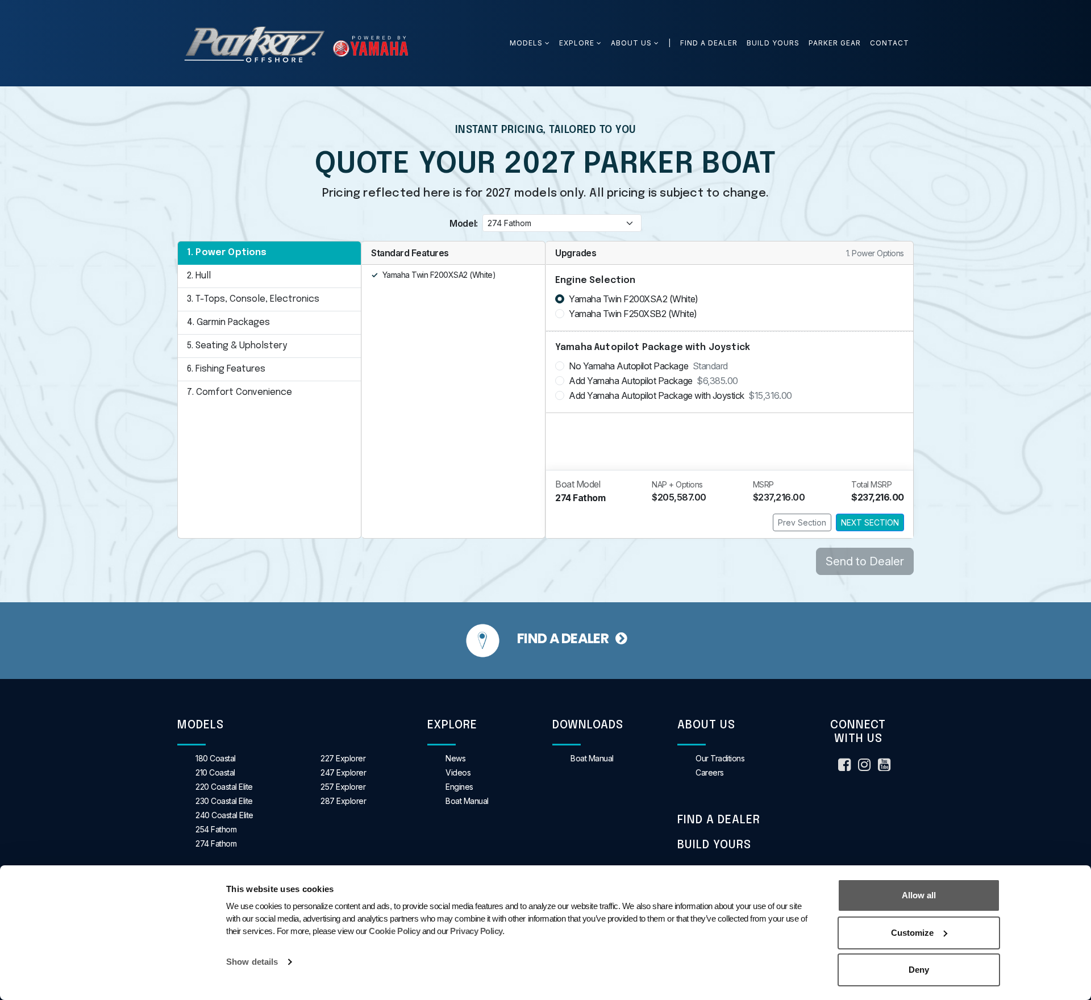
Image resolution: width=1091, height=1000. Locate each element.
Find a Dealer (709, 43)
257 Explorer (342, 786)
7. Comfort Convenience (239, 392)
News (455, 758)
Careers (710, 772)
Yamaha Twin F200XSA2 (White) (633, 299)
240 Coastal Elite (224, 815)
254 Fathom (215, 829)
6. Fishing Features (226, 369)
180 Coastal (215, 758)
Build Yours (773, 43)
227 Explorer (342, 758)
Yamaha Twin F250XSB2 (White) (633, 313)
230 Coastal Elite (224, 801)
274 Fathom (215, 843)
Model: (463, 223)
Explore (576, 43)
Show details (252, 961)
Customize (912, 933)
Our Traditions (720, 758)
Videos (457, 772)
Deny (919, 969)
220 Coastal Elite (224, 786)
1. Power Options (227, 252)
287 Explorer (343, 801)
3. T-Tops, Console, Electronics (253, 299)
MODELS (527, 43)
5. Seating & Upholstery (237, 346)
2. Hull (199, 276)
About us (631, 43)
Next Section (870, 522)
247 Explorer (343, 772)
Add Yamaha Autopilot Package (653, 380)
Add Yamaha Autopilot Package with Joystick (680, 395)
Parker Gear (835, 43)
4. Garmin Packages (228, 322)
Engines (459, 786)
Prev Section (802, 522)
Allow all (919, 895)
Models (200, 725)
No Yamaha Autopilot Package (648, 366)
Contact (889, 43)
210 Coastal (215, 772)
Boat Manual (467, 801)
